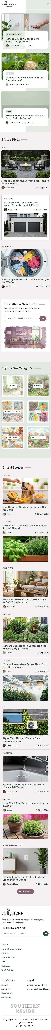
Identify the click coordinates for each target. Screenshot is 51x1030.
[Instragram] (21, 1026)
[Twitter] (25, 1026)
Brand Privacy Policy (38, 985)
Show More (25, 892)
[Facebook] (17, 1026)
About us (5, 989)
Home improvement (11, 949)
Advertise (6, 997)
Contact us (6, 993)
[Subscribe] (42, 318)
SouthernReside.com (33, 1019)
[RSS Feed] (34, 1026)
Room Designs (8, 957)
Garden (5, 953)
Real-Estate (7, 970)
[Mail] (29, 1026)
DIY (3, 962)
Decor (4, 945)
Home (4, 985)
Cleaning (6, 966)
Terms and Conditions (38, 989)
